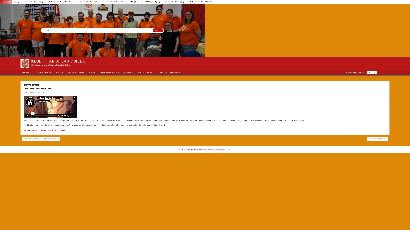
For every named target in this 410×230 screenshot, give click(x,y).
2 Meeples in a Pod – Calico (76, 2)
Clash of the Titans (44, 72)
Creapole (35, 130)
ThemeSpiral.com (224, 149)
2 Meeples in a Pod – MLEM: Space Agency (132, 2)
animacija (27, 130)
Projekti (150, 72)
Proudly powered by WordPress (190, 149)
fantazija (43, 130)
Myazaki (63, 130)
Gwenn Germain (53, 130)
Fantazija (36, 85)
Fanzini (71, 72)
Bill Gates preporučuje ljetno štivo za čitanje (42, 139)
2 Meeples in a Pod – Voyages (21, 2)
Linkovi (92, 72)
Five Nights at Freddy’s (376, 139)
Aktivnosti (26, 72)
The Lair (162, 72)
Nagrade (127, 72)
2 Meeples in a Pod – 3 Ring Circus (49, 2)
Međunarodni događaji (109, 72)
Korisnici (82, 72)
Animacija (27, 85)
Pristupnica (175, 72)
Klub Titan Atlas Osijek (58, 61)
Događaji (59, 72)
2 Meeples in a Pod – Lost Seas (102, 2)
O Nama (139, 72)
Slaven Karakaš (29, 92)
